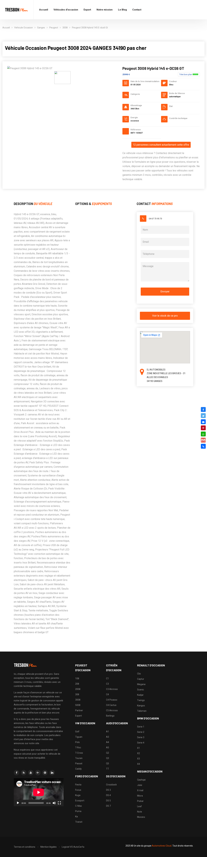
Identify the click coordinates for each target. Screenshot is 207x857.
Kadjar (140, 695)
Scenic (140, 689)
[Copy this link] (203, 446)
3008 (65, 27)
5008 (77, 705)
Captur (140, 679)
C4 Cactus (111, 705)
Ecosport (79, 800)
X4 (138, 764)
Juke (139, 785)
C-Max (78, 806)
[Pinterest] (203, 427)
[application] (39, 792)
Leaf (139, 806)
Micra (140, 795)
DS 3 (108, 790)
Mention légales (48, 847)
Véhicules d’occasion (66, 9)
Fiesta (78, 784)
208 (77, 684)
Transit (78, 822)
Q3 (107, 758)
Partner (79, 710)
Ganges (41, 27)
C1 (107, 678)
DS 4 (108, 795)
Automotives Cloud (161, 845)
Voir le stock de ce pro (165, 315)
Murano (141, 817)
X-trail (140, 790)
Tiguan (78, 737)
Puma (78, 811)
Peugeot (53, 27)
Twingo (141, 700)
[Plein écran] (59, 803)
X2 (138, 753)
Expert (78, 715)
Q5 (107, 763)
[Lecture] (18, 803)
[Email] (203, 421)
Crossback (111, 784)
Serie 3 (140, 737)
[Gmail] (203, 440)
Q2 (107, 753)
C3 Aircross (112, 689)
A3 (107, 737)
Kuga (77, 795)
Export (87, 9)
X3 (138, 758)
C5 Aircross (112, 710)
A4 (107, 742)
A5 (107, 747)
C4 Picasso (111, 699)
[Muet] (54, 803)
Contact (136, 9)
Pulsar (140, 801)
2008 (77, 689)
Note (139, 811)
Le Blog (122, 9)
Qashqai (141, 779)
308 (77, 694)
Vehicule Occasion (23, 27)
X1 (138, 748)
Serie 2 (140, 732)
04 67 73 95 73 (155, 218)
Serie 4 (140, 742)
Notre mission (105, 9)
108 (77, 678)
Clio (139, 673)
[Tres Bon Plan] (16, 10)
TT (107, 768)
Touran (78, 758)
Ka (76, 816)
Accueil (43, 9)
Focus (78, 790)
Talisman (142, 711)
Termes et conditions (24, 847)
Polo (77, 742)
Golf (77, 731)
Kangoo (141, 705)
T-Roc (78, 747)
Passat (78, 763)
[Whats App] (203, 434)
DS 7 (108, 806)
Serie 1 (140, 726)
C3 (107, 684)
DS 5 (108, 800)
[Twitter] (203, 415)
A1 (107, 731)
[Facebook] (203, 409)
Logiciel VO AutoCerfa (73, 847)
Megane (141, 684)
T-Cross (79, 753)
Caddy (78, 768)
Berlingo (110, 715)
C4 (107, 694)
